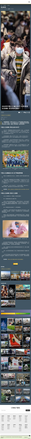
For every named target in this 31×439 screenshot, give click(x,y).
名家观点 (14, 424)
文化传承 (2, 425)
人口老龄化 (8, 115)
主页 (1, 5)
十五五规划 (20, 425)
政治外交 (8, 425)
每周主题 (26, 424)
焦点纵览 (5, 5)
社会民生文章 (3, 283)
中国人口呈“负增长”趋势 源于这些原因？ (15, 259)
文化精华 (2, 424)
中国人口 (3, 115)
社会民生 (8, 5)
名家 (13, 425)
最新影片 (26, 426)
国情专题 (20, 424)
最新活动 (26, 427)
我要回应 (15, 263)
